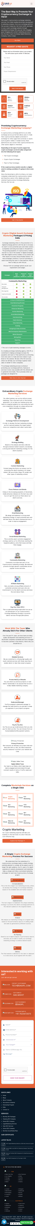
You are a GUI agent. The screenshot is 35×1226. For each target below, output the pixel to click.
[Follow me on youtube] (13, 1223)
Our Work (17, 40)
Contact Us (6, 1109)
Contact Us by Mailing (21, 985)
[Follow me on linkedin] (16, 1223)
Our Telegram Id (20, 1003)
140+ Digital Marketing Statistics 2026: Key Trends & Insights (18, 1144)
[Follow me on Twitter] (11, 1223)
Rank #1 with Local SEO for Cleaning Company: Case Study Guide (17, 1149)
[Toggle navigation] (31, 3)
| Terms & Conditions (27, 1218)
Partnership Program (8, 1105)
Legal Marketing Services (10, 1123)
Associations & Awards (9, 1102)
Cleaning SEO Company (9, 1119)
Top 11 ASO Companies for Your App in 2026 (14, 1159)
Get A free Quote (17, 220)
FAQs (4, 1107)
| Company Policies (15, 1218)
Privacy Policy (5, 1218)
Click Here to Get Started (17, 378)
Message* (9, 1054)
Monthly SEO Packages (9, 1116)
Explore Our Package (16, 841)
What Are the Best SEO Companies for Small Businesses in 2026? (17, 1154)
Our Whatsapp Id (23, 1013)
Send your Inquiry (17, 1078)
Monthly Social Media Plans (10, 1130)
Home (4, 1095)
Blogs (4, 1097)
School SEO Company (9, 1128)
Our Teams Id (18, 994)
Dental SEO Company (8, 1121)
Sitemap (17, 1220)
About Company (7, 1100)
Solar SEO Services (8, 1126)
